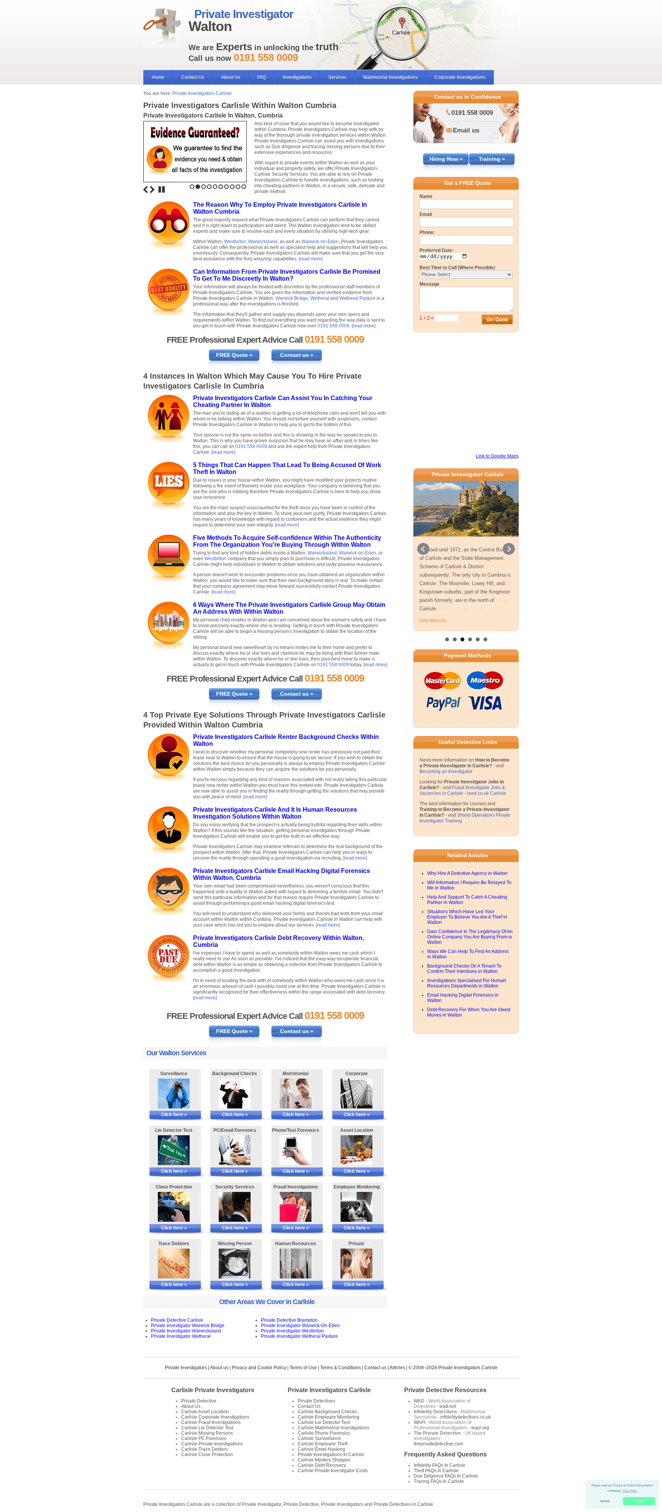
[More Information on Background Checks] (234, 1093)
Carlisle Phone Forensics (324, 1433)
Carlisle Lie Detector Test (207, 1427)
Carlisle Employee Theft (322, 1444)
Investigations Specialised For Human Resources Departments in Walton (466, 983)
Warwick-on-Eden (320, 241)
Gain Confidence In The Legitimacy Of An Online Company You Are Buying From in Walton (470, 937)
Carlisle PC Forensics (203, 1438)
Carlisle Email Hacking (321, 1449)
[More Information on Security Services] (234, 1207)
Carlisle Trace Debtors (204, 1449)
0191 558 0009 (333, 326)
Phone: (427, 232)
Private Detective (198, 1401)
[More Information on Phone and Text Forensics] (295, 1150)
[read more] (311, 259)
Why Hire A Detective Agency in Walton (467, 873)
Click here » (174, 1114)
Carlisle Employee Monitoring (328, 1417)
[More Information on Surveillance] (173, 1093)
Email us (466, 130)
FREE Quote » (234, 355)
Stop (161, 189)
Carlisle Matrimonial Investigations (333, 1427)
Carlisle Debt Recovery (322, 1465)
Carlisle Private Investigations (212, 1444)
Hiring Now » (446, 159)
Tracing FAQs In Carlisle (439, 1481)
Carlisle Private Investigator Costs (333, 1470)
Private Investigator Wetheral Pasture (299, 1336)
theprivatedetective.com (438, 1444)
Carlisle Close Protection (207, 1454)
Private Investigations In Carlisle (331, 1454)
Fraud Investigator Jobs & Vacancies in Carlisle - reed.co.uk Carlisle (462, 790)
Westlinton (235, 241)
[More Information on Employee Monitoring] (356, 1207)
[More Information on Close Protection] (173, 1207)
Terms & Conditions (340, 1367)
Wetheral (319, 298)
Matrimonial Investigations (390, 77)
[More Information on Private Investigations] (356, 1263)
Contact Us (192, 77)
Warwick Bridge (291, 298)
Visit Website (432, 620)
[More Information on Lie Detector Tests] (173, 1150)
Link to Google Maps (497, 456)
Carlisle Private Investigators (212, 1390)
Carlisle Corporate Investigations (215, 1417)
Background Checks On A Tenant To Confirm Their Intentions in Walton (464, 968)
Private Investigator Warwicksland (186, 1331)
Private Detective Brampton (289, 1320)
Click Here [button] (630, 1490)
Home (158, 77)
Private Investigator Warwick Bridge (187, 1325)
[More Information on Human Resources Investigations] (295, 1263)
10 (243, 186)
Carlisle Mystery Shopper (324, 1460)
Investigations (297, 77)
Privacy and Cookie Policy (259, 1367)
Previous (145, 189)
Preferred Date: (436, 250)
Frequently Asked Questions (445, 1454)
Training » (492, 159)
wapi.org (480, 1427)
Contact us (375, 1367)
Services (337, 77)
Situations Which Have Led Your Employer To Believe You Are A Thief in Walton (467, 917)
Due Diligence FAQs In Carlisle (446, 1476)
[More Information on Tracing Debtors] (173, 1263)
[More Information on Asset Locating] (356, 1150)
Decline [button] (605, 1501)
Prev (423, 549)
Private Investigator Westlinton (292, 1331)
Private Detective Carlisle (177, 1320)
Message (429, 284)
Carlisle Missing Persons (207, 1433)
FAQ (261, 77)
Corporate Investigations (459, 77)
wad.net (447, 1406)
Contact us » (296, 355)
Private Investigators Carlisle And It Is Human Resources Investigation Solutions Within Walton (275, 813)
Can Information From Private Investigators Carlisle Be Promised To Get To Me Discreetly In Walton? (286, 275)
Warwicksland (262, 241)
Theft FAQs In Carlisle (436, 1470)
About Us (230, 77)
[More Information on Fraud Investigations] (295, 1207)
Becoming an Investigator (445, 771)
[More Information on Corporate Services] (356, 1093)
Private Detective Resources (445, 1390)
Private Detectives (316, 1401)
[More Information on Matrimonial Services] (295, 1093)
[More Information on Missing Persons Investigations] (234, 1263)
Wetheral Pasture (357, 298)
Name (426, 196)
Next (152, 189)
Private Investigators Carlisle (202, 93)
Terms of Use (303, 1367)
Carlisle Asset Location (205, 1411)
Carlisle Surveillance (319, 1438)
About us (219, 1367)
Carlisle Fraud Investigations (211, 1422)
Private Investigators (186, 1367)
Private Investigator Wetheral (181, 1336)
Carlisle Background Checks (327, 1411)
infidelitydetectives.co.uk (465, 1417)
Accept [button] (639, 1501)
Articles (397, 1367)
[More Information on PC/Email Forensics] (234, 1150)
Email (425, 214)
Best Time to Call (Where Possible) (457, 267)
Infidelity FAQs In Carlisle (439, 1465)
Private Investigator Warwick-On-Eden (300, 1325)
